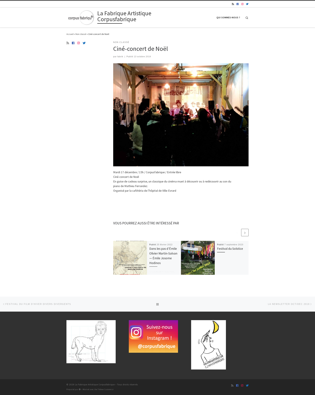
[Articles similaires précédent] (237, 232)
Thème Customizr (106, 389)
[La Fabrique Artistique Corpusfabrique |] (81, 17)
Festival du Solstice (230, 249)
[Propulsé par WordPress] (80, 389)
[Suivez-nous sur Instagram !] (242, 4)
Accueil (70, 34)
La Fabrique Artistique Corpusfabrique (95, 384)
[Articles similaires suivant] (245, 232)
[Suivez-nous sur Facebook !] (238, 4)
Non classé (80, 34)
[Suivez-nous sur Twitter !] (247, 4)
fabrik (120, 56)
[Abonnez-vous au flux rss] (233, 4)
